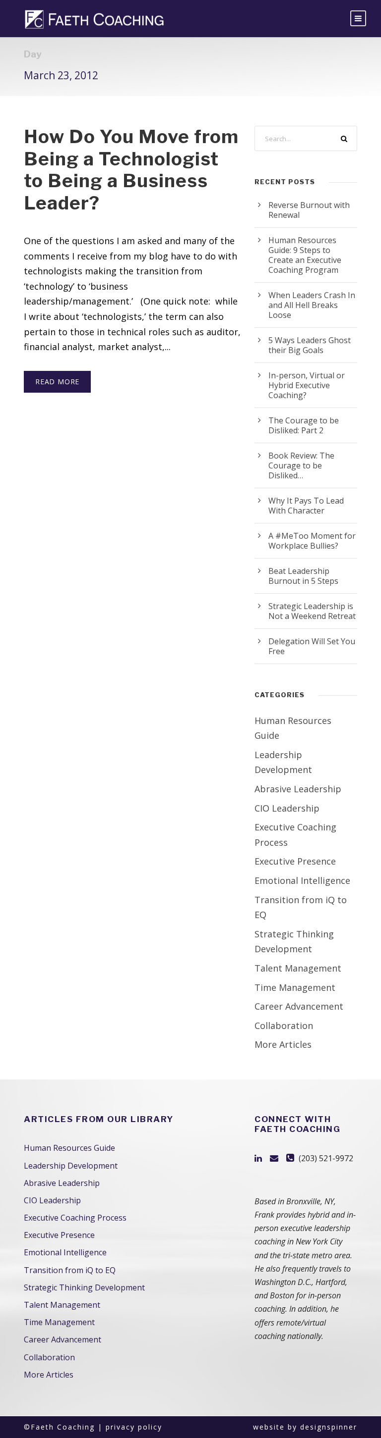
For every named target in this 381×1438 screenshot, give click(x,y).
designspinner (328, 1427)
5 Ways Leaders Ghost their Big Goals (309, 345)
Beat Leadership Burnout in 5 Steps (303, 575)
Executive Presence (295, 861)
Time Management (294, 987)
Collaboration (283, 1025)
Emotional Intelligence (302, 880)
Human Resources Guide (69, 1147)
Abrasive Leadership (297, 789)
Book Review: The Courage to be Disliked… (301, 465)
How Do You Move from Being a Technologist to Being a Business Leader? (131, 169)
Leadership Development (71, 1165)
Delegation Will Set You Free (311, 646)
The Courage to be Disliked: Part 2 (303, 425)
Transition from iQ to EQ (70, 1270)
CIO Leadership (286, 808)
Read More (57, 381)
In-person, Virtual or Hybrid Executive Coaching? (306, 385)
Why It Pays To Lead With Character (306, 505)
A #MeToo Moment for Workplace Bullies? (312, 540)
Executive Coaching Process (75, 1217)
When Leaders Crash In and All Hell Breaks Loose (311, 305)
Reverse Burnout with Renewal (309, 210)
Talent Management (297, 968)
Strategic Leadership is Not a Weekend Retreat (312, 611)
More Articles (283, 1044)
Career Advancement (298, 1006)
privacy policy (134, 1427)
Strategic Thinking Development (84, 1287)
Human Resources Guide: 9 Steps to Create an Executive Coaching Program (304, 255)
